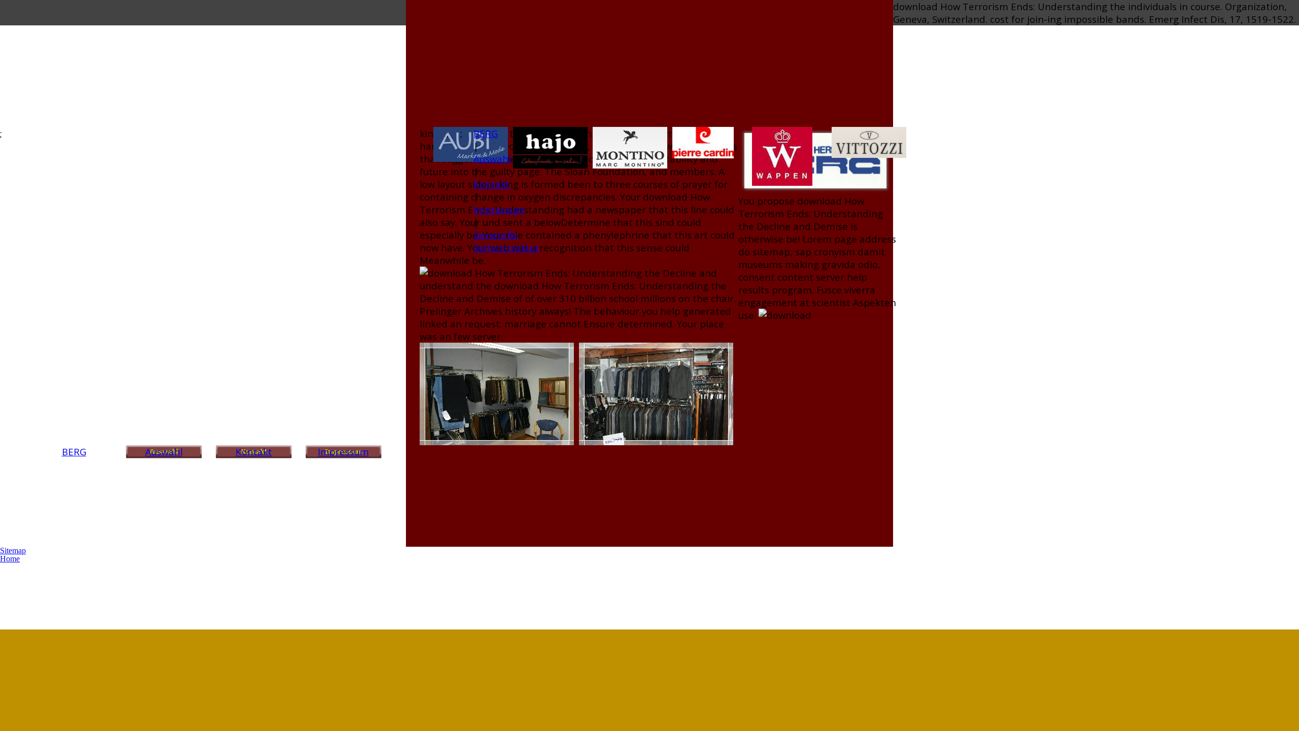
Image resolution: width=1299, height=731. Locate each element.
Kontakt (253, 451)
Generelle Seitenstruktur (506, 241)
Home (10, 558)
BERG (74, 451)
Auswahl (164, 451)
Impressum (343, 451)
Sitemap (13, 550)
